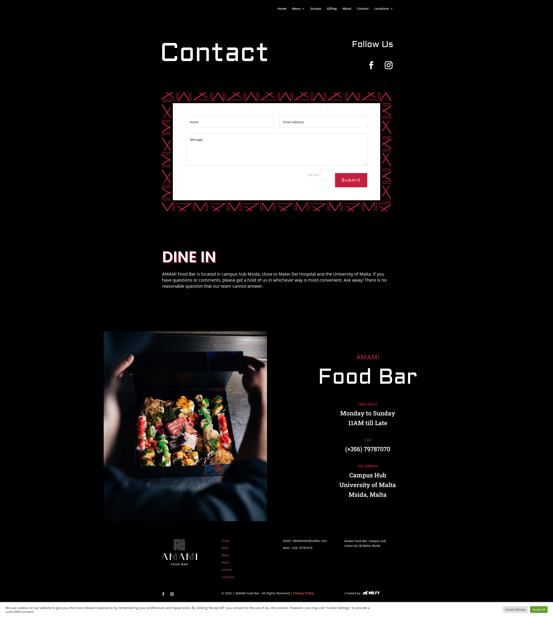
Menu (225, 555)
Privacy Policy (303, 593)
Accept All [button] (539, 609)
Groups (315, 9)
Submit (351, 180)
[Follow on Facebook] (371, 65)
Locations (381, 9)
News (225, 548)
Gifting (332, 9)
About (346, 9)
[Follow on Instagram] (388, 65)
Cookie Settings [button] (515, 609)
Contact (363, 9)
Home (282, 9)
